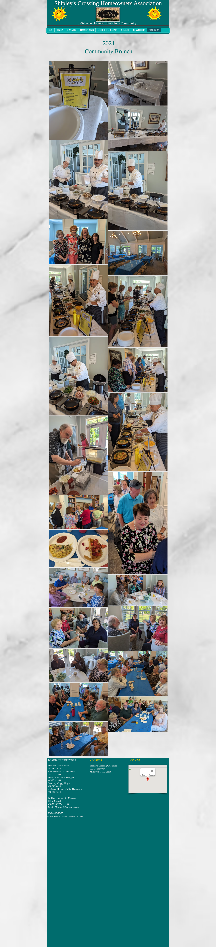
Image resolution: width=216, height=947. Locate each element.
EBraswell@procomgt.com (67, 807)
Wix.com (80, 817)
